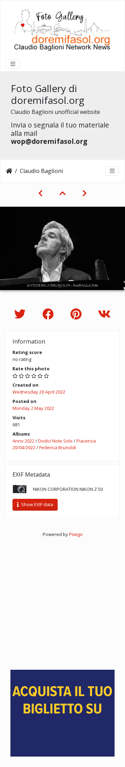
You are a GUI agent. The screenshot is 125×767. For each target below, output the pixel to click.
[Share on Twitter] (21, 314)
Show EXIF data (36, 504)
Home (9, 171)
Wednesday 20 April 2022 (38, 392)
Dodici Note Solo (55, 441)
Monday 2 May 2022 (33, 408)
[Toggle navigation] (13, 63)
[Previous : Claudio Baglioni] (40, 193)
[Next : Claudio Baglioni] (84, 193)
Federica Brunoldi (57, 447)
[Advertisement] (62, 600)
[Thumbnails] (62, 193)
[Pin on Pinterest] (77, 314)
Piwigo (76, 534)
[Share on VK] (104, 314)
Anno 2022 (23, 441)
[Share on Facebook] (49, 314)
